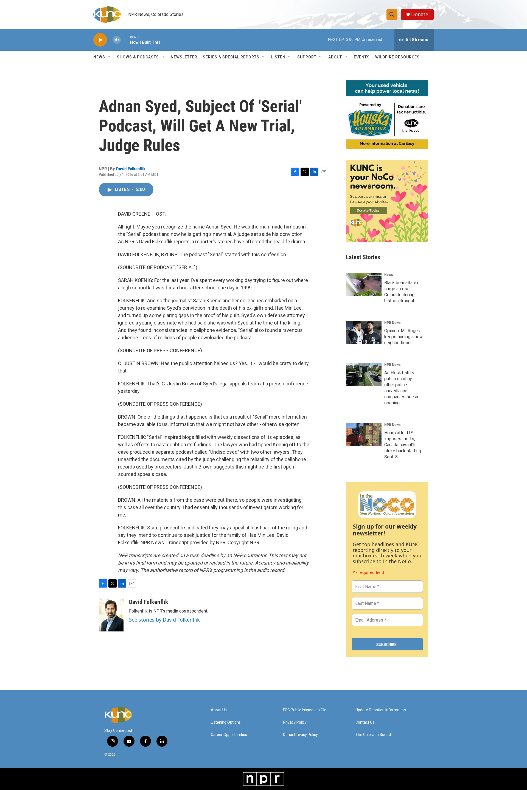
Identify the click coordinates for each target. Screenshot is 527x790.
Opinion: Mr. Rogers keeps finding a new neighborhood (403, 336)
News (388, 274)
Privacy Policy (295, 722)
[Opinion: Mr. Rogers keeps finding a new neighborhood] (364, 332)
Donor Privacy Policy (300, 735)
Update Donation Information (380, 710)
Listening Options (226, 722)
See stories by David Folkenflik (164, 619)
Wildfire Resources (397, 57)
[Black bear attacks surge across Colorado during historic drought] (364, 284)
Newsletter (184, 57)
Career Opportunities (229, 735)
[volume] (116, 40)
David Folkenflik (130, 168)
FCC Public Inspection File (304, 710)
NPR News (392, 322)
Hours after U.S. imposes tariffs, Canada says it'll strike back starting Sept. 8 (402, 444)
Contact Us (364, 722)
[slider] (125, 40)
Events (362, 57)
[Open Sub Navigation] (109, 57)
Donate (419, 14)
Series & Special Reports (231, 57)
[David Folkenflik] (111, 615)
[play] (100, 40)
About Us (219, 710)
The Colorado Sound (373, 735)
